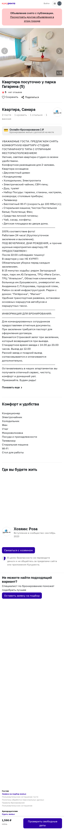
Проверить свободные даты (42, 823)
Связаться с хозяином (18, 550)
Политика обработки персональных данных (23, 800)
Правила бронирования (13, 802)
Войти (46, 3)
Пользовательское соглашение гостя (20, 797)
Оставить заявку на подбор (22, 595)
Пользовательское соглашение (17, 805)
